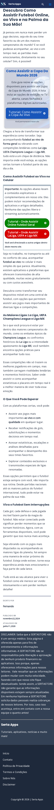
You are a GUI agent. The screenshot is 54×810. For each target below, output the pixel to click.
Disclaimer (9, 784)
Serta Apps (14, 3)
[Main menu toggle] (50, 4)
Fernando (8, 606)
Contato (7, 759)
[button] (43, 4)
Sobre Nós (9, 778)
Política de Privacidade (16, 766)
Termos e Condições (15, 772)
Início (6, 753)
